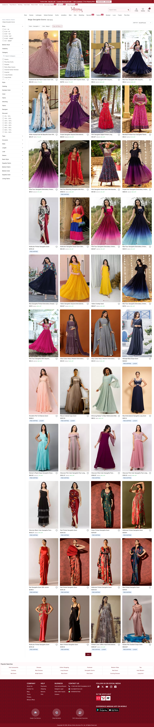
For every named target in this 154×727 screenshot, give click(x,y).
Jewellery (64, 15)
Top (140, 667)
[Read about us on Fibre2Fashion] (108, 698)
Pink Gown (90, 673)
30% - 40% (8, 123)
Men (70, 15)
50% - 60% (8, 127)
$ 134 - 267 (8, 36)
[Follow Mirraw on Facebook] (115, 686)
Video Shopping (72, 5)
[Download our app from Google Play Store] (102, 710)
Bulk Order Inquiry (50, 5)
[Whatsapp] (98, 686)
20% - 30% (8, 120)
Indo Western (140, 670)
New (25, 15)
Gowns (6, 59)
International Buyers (60, 686)
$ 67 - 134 (8, 34)
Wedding (81, 15)
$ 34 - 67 (7, 31)
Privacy (29, 697)
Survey (41, 4)
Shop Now (44, 75)
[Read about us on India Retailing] (103, 698)
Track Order (27, 4)
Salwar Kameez (48, 15)
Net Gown (13, 673)
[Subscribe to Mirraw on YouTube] (107, 686)
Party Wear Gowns (9, 67)
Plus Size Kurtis (8, 62)
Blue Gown (64, 673)
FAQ (42, 694)
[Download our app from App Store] (113, 710)
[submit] (128, 9)
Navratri (90, 15)
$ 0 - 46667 (8, 40)
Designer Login (59, 689)
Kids (75, 15)
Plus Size (126, 15)
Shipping (43, 689)
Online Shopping (64, 667)
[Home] (77, 9)
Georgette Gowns (90, 670)
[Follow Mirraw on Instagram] (111, 686)
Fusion (120, 15)
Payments (44, 686)
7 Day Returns (12, 4)
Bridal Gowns (39, 673)
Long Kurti (140, 673)
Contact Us (5, 4)
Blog (28, 691)
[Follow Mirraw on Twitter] (103, 686)
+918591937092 (75, 691)
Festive (100, 15)
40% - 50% (8, 125)
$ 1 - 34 (7, 29)
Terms (28, 694)
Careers (57, 694)
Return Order (34, 4)
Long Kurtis (7, 77)
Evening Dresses (115, 673)
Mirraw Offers (31, 699)
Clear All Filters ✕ (57, 26)
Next (88, 654)
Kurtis (57, 15)
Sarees (31, 15)
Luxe (114, 15)
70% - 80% (8, 132)
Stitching (20, 4)
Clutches (13, 670)
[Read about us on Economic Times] (98, 698)
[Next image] (56, 54)
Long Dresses (8, 75)
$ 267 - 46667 (9, 38)
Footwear (89, 667)
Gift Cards (61, 5)
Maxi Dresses (39, 670)
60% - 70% (8, 130)
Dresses (6, 64)
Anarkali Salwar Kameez (11, 69)
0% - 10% (7, 116)
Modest (108, 15)
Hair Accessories (13, 667)
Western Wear (115, 667)
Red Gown (115, 670)
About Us (29, 686)
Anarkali (6, 72)
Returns (43, 691)
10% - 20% (8, 118)
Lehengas (38, 15)
